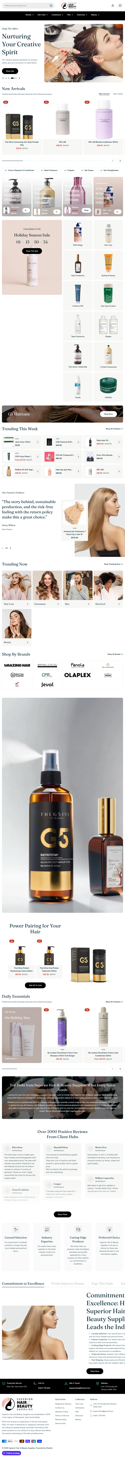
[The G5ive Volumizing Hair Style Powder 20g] (22, 119)
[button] (8, 78)
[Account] (112, 5)
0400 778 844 (99, 1415)
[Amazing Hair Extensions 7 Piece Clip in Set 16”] (74, 513)
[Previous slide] (3, 78)
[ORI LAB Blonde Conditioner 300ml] (103, 119)
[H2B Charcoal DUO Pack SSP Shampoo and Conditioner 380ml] (49, 442)
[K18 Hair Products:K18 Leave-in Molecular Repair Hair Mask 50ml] (49, 457)
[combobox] (28, 6)
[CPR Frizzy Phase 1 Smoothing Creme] (9, 457)
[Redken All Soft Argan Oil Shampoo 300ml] (9, 471)
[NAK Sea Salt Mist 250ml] (49, 471)
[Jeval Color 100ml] (9, 442)
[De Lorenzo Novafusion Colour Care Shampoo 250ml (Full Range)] (62, 1027)
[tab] (23, 1284)
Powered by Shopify (44, 1448)
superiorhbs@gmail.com (103, 1411)
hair (17, 439)
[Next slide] (19, 78)
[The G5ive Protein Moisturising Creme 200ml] (21, 951)
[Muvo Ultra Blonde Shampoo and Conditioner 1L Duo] (90, 457)
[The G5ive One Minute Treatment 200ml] (49, 951)
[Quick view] (38, 105)
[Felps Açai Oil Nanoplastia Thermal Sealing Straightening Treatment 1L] (90, 442)
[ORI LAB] (62, 119)
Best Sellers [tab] (118, 94)
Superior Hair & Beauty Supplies (22, 1448)
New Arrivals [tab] (104, 94)
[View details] (38, 442)
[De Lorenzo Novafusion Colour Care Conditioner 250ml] (103, 1027)
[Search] (51, 5)
